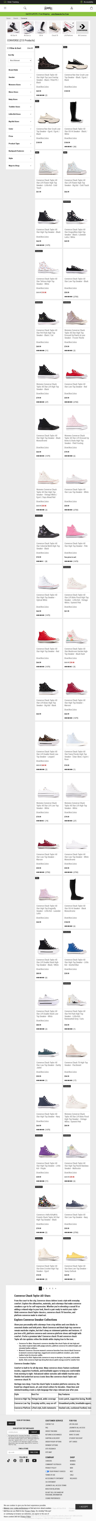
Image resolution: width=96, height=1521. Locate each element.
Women (72, 1464)
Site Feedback (50, 1449)
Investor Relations (52, 1489)
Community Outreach (53, 1464)
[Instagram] (22, 1460)
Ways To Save (74, 1435)
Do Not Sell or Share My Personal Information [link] (54, 1494)
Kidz (71, 1471)
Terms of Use (50, 1475)
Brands (73, 1461)
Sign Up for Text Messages (23, 1428)
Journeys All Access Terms (55, 1485)
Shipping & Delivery (52, 1438)
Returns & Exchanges (53, 1435)
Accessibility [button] (88, 2)
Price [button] (11, 136)
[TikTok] (9, 1460)
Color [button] (11, 129)
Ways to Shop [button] (14, 166)
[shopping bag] (91, 8)
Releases (73, 1478)
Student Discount (76, 1438)
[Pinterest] (15, 1460)
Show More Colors (42, 87)
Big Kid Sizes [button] (14, 121)
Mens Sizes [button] (13, 92)
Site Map (48, 1452)
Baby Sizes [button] (13, 99)
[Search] (25, 8)
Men (71, 1468)
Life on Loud (73, 1424)
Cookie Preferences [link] (52, 1498)
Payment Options (51, 1445)
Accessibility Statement (54, 1478)
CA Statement (50, 1482)
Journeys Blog (74, 1431)
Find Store (34, 1452)
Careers (48, 1461)
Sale (72, 1475)
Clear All (30, 48)
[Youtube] (35, 1460)
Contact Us (49, 1424)
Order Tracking (13, 2)
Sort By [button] (11, 55)
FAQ (46, 1428)
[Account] (71, 8)
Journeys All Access (77, 1428)
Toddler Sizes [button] (14, 107)
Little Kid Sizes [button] (15, 114)
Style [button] (11, 158)
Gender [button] (12, 77)
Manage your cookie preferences (16, 1508)
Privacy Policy (50, 1468)
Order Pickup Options (53, 1442)
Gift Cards (73, 1442)
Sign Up (11, 1423)
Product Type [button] (14, 144)
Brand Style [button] (13, 70)
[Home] (48, 8)
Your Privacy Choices (57, 1471)
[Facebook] (28, 1460)
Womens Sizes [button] (15, 85)
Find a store (23, 1449)
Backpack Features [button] (16, 151)
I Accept (84, 1507)
